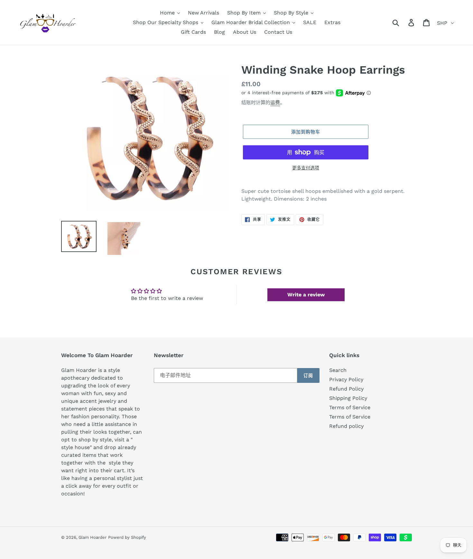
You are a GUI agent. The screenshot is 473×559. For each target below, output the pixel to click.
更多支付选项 (305, 167)
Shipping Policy (348, 398)
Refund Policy (346, 389)
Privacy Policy (346, 379)
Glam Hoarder (93, 537)
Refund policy (346, 426)
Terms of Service (349, 407)
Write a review (306, 295)
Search (338, 370)
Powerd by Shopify (127, 537)
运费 (275, 102)
